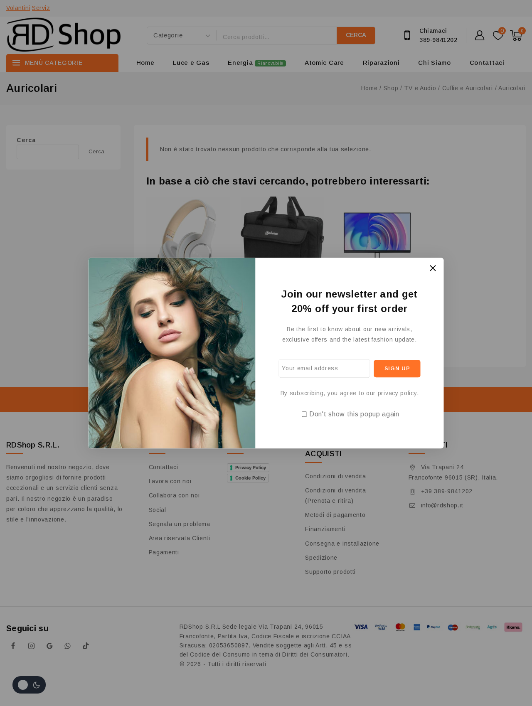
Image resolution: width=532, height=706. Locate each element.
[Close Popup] (432, 268)
